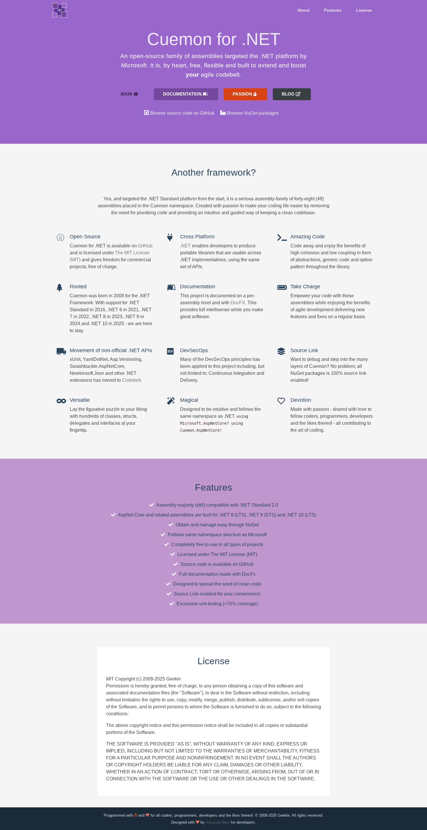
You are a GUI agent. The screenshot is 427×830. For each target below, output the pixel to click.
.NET (185, 245)
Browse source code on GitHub (182, 113)
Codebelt (131, 380)
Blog (289, 93)
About (303, 10)
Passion (243, 93)
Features (333, 10)
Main (127, 93)
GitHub (145, 245)
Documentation (183, 93)
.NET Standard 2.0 (259, 505)
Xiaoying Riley (218, 822)
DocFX (238, 302)
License (364, 10)
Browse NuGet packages (253, 113)
